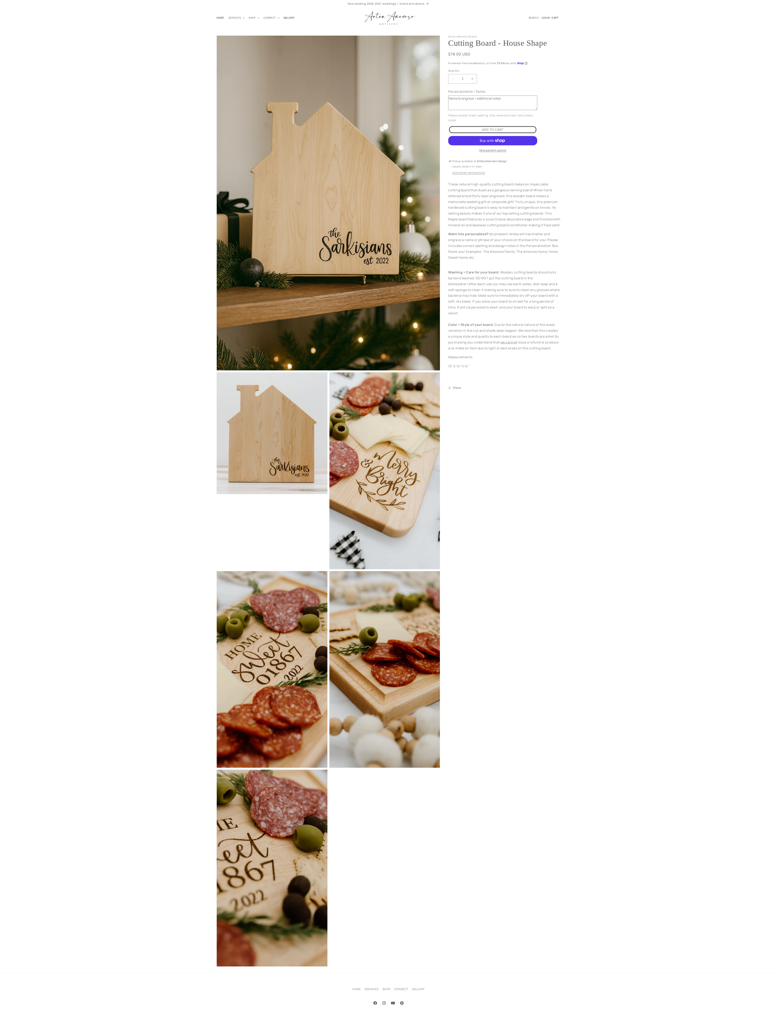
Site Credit (684, 1028)
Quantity (453, 70)
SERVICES (372, 989)
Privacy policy (723, 1028)
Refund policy (703, 1028)
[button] (236, 18)
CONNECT (401, 989)
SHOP (386, 989)
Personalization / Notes (466, 91)
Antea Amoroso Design (662, 1028)
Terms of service (745, 1028)
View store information (468, 173)
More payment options (492, 150)
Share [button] (457, 388)
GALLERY (418, 989)
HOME (356, 989)
